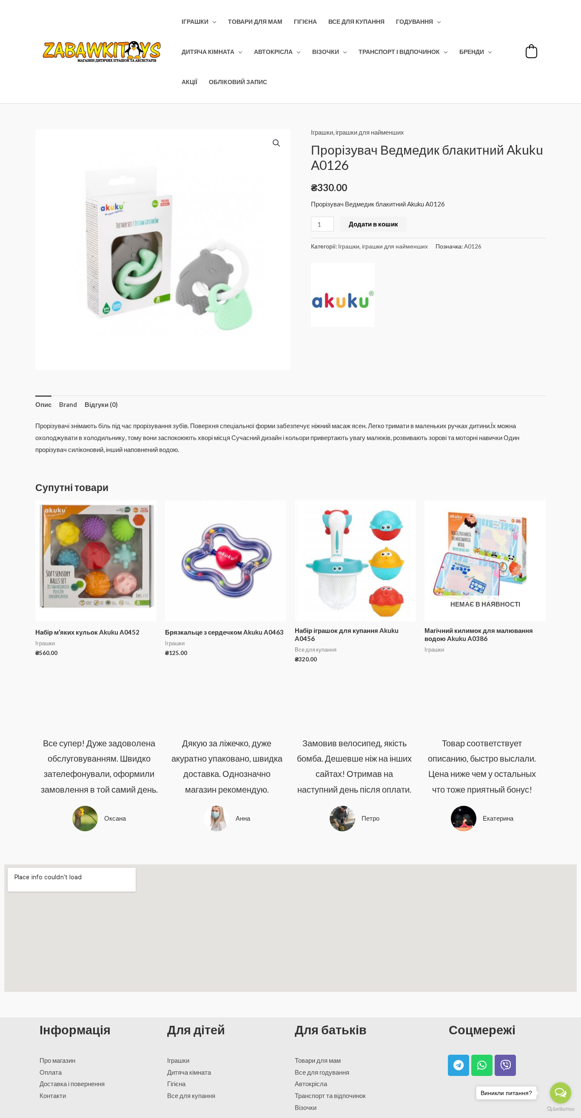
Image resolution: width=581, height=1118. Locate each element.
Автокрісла (273, 51)
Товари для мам (255, 21)
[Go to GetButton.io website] (560, 1109)
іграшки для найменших (370, 132)
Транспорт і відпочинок (399, 51)
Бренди (471, 51)
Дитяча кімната (208, 51)
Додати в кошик (373, 224)
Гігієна (305, 21)
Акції (189, 82)
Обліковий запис (238, 82)
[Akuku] (343, 295)
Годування (414, 21)
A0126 (472, 246)
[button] (276, 143)
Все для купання (356, 21)
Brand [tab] (68, 404)
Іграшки (195, 21)
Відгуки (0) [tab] (101, 404)
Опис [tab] (43, 404)
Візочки (325, 51)
